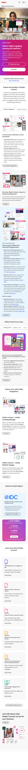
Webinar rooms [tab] (17, 327)
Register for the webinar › (12, 514)
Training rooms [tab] (7, 327)
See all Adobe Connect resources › (14, 705)
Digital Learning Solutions (7, 6)
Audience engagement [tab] (9, 109)
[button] (19, 2)
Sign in (23, 2)
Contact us (5, 722)
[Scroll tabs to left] (1, 109)
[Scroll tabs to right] (27, 109)
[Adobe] (4, 2)
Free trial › (14, 69)
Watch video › (12, 272)
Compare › (5, 204)
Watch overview (15, 64)
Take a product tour (14, 80)
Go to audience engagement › (10, 165)
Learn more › (6, 315)
